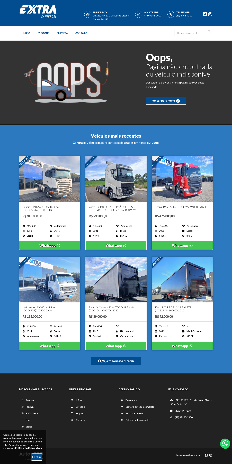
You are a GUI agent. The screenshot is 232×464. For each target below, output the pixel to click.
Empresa (62, 33)
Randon (30, 400)
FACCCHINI (32, 413)
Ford (28, 420)
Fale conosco (132, 400)
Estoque (43, 33)
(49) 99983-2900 (152, 15)
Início (26, 33)
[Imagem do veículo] (49, 179)
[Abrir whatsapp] (225, 443)
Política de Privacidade (137, 420)
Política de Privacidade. (29, 448)
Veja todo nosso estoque (118, 361)
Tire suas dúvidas (134, 413)
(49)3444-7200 (182, 410)
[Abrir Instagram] (210, 455)
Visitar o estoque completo (139, 406)
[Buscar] (209, 31)
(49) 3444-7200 (184, 15)
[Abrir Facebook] (206, 455)
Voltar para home (163, 100)
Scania (29, 426)
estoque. (153, 142)
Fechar (36, 457)
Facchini (30, 406)
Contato (81, 33)
